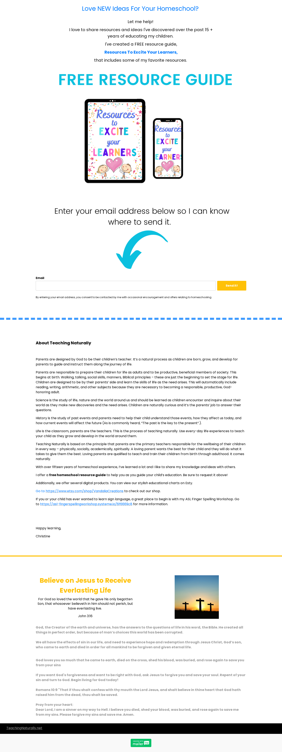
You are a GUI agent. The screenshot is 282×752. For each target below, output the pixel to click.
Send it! (232, 286)
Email (40, 278)
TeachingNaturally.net (24, 728)
